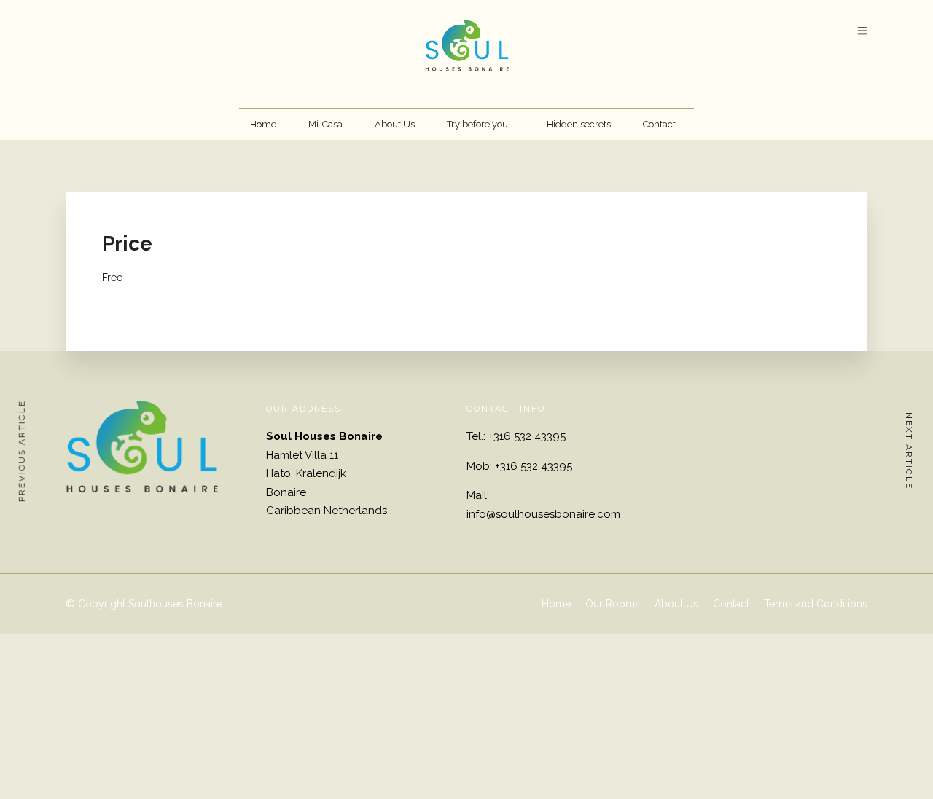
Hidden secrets (579, 124)
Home (263, 124)
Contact (659, 124)
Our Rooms (612, 604)
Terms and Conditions (815, 604)
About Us (395, 124)
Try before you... (481, 124)
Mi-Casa (325, 124)
